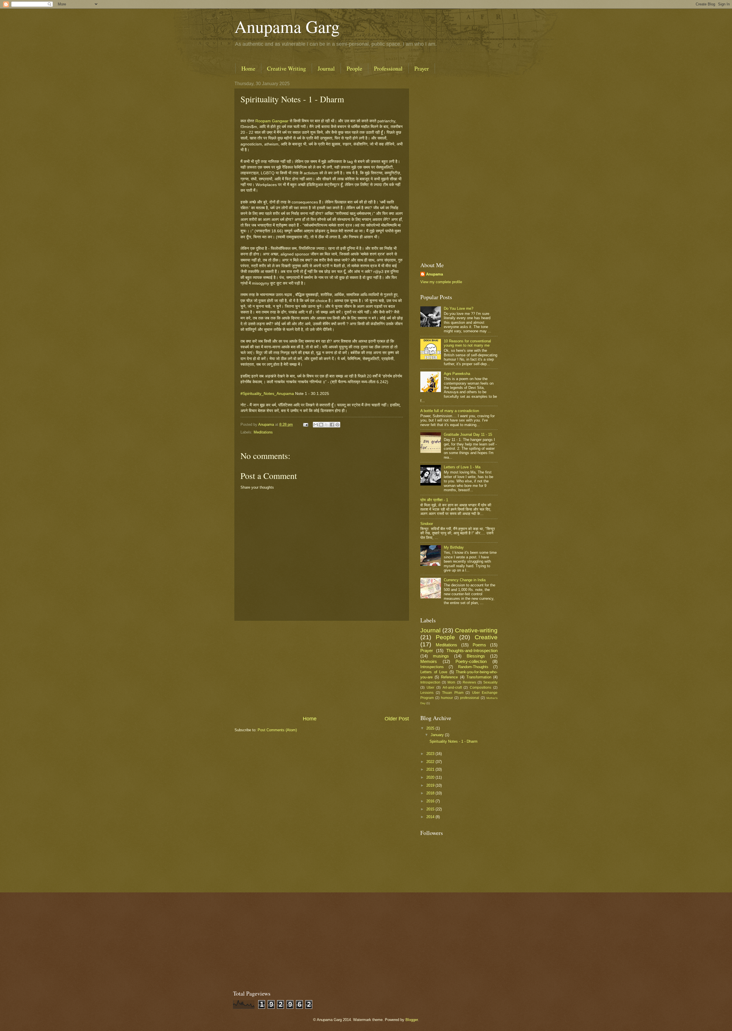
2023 (430, 754)
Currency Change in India (465, 580)
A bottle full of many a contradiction (449, 411)
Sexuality (490, 682)
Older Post (397, 719)
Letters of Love (433, 672)
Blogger (411, 1020)
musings (441, 656)
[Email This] (316, 424)
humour (447, 698)
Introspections (432, 667)
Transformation (478, 677)
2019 (430, 785)
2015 (430, 809)
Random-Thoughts (473, 667)
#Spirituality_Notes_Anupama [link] (267, 393)
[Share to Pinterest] (337, 424)
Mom (451, 682)
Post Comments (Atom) (277, 730)
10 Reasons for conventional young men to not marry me (467, 343)
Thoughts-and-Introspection (472, 650)
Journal (326, 68)
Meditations (263, 432)
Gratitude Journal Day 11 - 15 (468, 434)
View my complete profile (441, 282)
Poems (479, 644)
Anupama (434, 274)
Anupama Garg (287, 26)
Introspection (430, 682)
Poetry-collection (471, 661)
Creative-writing (476, 630)
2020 (430, 777)
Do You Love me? (458, 308)
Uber (430, 687)
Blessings (476, 656)
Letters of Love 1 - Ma (462, 467)
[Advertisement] (321, 668)
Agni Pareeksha (457, 373)
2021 (430, 769)
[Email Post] (305, 424)
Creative (486, 637)
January (438, 735)
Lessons (426, 692)
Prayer (421, 68)
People (354, 68)
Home (248, 68)
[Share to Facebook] (332, 424)
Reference (449, 677)
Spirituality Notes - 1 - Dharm (453, 741)
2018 (430, 793)
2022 (430, 762)
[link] (272, 121)
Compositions (480, 687)
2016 (430, 801)
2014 (430, 817)
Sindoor (426, 524)
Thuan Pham (453, 692)
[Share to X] (326, 424)
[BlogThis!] (321, 424)
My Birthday (454, 547)
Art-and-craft (452, 687)
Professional (388, 68)
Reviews (469, 682)
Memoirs (428, 661)
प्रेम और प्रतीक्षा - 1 (434, 500)
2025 (430, 728)
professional (469, 698)
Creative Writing (286, 68)
